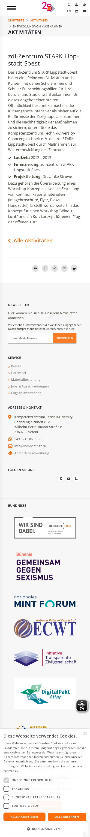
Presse (16, 366)
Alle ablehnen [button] (67, 817)
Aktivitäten (39, 20)
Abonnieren (65, 338)
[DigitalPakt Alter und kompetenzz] (45, 693)
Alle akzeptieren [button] (24, 817)
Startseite (16, 20)
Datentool (18, 373)
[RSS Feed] (76, 478)
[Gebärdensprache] (84, 5)
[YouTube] (84, 11)
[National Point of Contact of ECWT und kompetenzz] (45, 628)
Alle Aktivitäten (32, 240)
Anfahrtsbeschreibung (31, 453)
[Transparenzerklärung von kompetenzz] (45, 657)
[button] (45, 829)
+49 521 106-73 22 (28, 439)
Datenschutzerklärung (60, 328)
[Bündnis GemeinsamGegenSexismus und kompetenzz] (45, 566)
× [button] (85, 733)
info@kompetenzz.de (30, 446)
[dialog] (45, 783)
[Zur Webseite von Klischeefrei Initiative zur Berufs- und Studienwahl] (45, 527)
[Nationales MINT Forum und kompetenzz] (45, 601)
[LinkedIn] (76, 11)
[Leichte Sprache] (76, 5)
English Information (26, 393)
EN (69, 11)
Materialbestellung (25, 379)
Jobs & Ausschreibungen (30, 386)
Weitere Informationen (35, 771)
